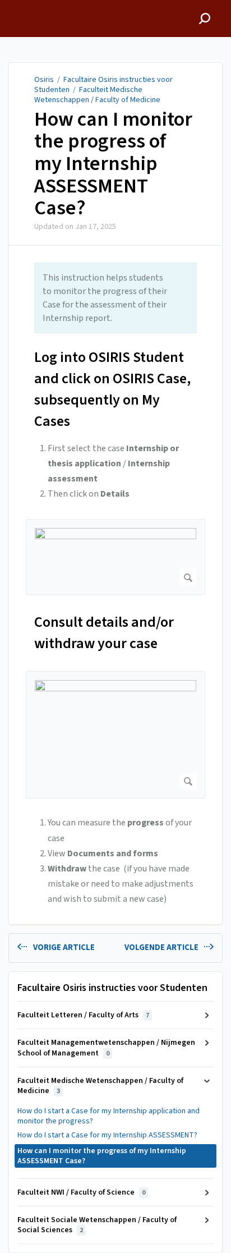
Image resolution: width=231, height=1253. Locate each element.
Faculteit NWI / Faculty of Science (81, 1192)
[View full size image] (115, 557)
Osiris (44, 79)
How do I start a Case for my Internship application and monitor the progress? (108, 1116)
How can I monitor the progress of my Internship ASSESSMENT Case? (113, 163)
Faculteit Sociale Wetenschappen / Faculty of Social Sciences (97, 1225)
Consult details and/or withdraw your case (104, 633)
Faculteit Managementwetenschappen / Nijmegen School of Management (106, 1047)
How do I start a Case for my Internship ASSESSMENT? (107, 1135)
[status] (115, 298)
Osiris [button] (19, 6)
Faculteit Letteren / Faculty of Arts (83, 1015)
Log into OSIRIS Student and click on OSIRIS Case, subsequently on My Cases (112, 389)
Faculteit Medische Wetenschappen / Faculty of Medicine (97, 94)
